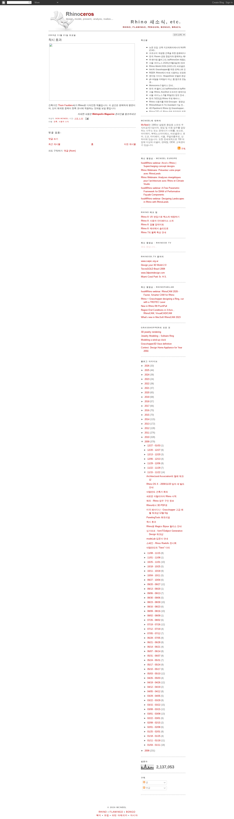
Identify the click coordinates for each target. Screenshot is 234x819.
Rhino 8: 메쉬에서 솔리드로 (154, 228)
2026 (147, 365)
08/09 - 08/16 (154, 611)
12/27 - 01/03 (154, 445)
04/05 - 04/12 (154, 691)
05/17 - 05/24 (154, 664)
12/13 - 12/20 (154, 454)
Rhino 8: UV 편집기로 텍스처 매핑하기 (160, 217)
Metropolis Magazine (103, 114)
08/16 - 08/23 (154, 606)
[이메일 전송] (87, 119)
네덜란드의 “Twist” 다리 (158, 547)
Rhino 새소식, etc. (156, 21)
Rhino (103, 812)
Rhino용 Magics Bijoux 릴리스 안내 (164, 526)
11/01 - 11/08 (154, 557)
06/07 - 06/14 (154, 651)
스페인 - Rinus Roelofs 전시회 (161, 543)
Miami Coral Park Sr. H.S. (154, 276)
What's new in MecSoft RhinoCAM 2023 (161, 317)
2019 (147, 397)
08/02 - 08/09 (154, 615)
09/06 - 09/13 (154, 593)
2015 (147, 415)
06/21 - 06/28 (154, 642)
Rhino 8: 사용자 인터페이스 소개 (157, 220)
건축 (55, 122)
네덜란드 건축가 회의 (157, 492)
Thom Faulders (65, 105)
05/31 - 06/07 (154, 655)
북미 (98, 815)
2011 (147, 432)
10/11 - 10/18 (154, 571)
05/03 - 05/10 (154, 673)
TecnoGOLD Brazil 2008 (153, 269)
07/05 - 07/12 (154, 633)
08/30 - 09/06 (154, 597)
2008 (147, 750)
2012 (147, 428)
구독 (183, 148)
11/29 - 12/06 (154, 463)
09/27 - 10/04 (154, 580)
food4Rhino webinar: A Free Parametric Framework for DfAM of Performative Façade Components (160, 191)
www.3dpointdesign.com (153, 272)
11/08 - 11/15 (154, 553)
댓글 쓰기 (53, 139)
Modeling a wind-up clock (153, 340)
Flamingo (116, 812)
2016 (147, 410)
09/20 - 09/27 (154, 584)
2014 (147, 419)
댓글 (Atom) (70, 150)
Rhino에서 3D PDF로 (156, 505)
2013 (147, 423)
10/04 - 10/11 (154, 575)
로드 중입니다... (149, 247)
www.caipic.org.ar (149, 261)
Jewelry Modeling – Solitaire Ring (157, 336)
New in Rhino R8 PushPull (154, 306)
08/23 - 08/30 (154, 602)
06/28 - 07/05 (154, 638)
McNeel (145, 125)
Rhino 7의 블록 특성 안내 (153, 232)
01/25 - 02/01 (154, 731)
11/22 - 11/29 (154, 468)
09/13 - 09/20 (154, 589)
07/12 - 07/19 (154, 629)
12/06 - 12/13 (154, 459)
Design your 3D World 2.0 (153, 265)
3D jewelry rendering (151, 332)
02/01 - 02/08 (154, 727)
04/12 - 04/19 (154, 687)
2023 (147, 379)
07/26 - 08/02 (154, 620)
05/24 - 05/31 (154, 660)
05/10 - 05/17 (154, 669)
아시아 (134, 815)
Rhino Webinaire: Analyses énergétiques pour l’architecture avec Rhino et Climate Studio (162, 180)
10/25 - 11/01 (154, 562)
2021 (147, 388)
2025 (147, 370)
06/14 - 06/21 (154, 647)
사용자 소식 (64, 122)
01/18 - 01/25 (154, 736)
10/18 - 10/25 (154, 566)
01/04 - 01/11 (154, 745)
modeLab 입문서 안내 (157, 538)
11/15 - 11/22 (154, 472)
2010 (147, 437)
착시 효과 (151, 522)
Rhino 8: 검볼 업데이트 (152, 224)
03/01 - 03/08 (154, 713)
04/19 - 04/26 (154, 682)
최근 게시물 (54, 144)
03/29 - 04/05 (154, 696)
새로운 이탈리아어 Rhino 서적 (161, 496)
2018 (147, 401)
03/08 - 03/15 (154, 709)
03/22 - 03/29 (154, 700)
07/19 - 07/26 (154, 624)
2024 (147, 374)
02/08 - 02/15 (154, 722)
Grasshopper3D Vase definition (156, 343)
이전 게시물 (130, 144)
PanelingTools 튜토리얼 (158, 517)
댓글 (147, 788)
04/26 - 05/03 (154, 678)
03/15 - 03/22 (154, 705)
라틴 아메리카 (119, 815)
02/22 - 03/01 (154, 718)
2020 (147, 392)
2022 (147, 383)
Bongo (131, 812)
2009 (147, 441)
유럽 (106, 815)
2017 (147, 406)
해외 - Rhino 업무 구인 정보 (160, 500)
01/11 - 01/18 (154, 740)
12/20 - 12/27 (154, 450)
